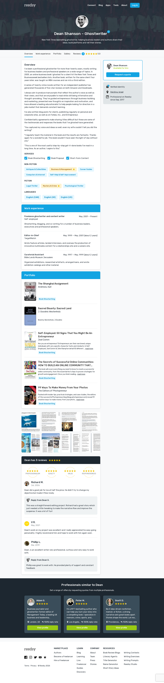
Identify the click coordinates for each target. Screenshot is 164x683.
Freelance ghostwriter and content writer (44, 216)
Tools (115, 5)
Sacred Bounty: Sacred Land (54, 308)
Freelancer (81, 664)
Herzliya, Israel (116, 92)
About (124, 5)
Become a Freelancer (63, 656)
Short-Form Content (79, 158)
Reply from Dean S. (40, 500)
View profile (42, 628)
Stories (93, 664)
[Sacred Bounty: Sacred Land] (30, 316)
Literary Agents (110, 656)
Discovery (81, 672)
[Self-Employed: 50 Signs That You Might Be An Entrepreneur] (30, 340)
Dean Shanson (120, 65)
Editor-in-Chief (31, 235)
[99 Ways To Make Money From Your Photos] (30, 395)
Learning (81, 656)
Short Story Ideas (111, 668)
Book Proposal (57, 158)
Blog (101, 5)
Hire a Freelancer (61, 660)
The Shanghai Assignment (53, 283)
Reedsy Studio (130, 664)
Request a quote (123, 74)
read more (89, 349)
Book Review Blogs (111, 653)
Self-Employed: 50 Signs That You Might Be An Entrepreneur (65, 335)
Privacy (33, 666)
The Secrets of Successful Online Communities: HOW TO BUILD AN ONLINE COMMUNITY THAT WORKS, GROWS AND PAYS (66, 363)
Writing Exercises (131, 656)
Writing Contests (131, 653)
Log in (135, 5)
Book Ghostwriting (36, 158)
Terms (26, 666)
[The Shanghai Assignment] (30, 291)
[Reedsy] (30, 5)
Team (92, 656)
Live (78, 660)
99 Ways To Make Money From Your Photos (63, 387)
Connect (92, 5)
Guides (80, 668)
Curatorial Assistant (34, 254)
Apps (108, 5)
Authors (57, 653)
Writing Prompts (131, 660)
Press (92, 660)
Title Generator (110, 660)
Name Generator (110, 664)
